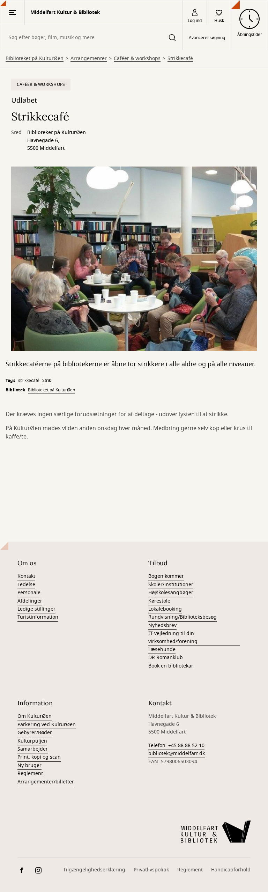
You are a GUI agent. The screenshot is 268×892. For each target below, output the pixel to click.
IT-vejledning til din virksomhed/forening (173, 637)
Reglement (30, 773)
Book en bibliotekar (170, 666)
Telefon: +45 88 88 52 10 (176, 745)
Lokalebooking (165, 609)
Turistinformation (37, 617)
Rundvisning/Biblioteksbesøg (182, 617)
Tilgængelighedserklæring (94, 869)
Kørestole (159, 601)
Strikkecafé (180, 58)
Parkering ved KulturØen (46, 724)
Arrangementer (88, 58)
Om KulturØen (34, 716)
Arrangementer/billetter (45, 782)
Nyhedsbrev (162, 625)
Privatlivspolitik (151, 869)
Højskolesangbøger (170, 592)
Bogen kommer (166, 576)
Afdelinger (29, 601)
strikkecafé (28, 380)
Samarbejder (32, 749)
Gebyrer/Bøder (34, 732)
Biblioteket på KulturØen (35, 58)
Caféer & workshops (137, 58)
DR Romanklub (165, 657)
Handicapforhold (231, 869)
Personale (28, 592)
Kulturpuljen (32, 741)
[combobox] (91, 37)
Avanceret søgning (207, 38)
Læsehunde (162, 649)
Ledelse (26, 584)
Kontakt (26, 576)
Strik (46, 380)
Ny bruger (29, 765)
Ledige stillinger (36, 609)
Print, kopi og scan (39, 757)
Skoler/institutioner (170, 584)
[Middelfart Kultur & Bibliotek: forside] (216, 831)
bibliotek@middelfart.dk (176, 753)
